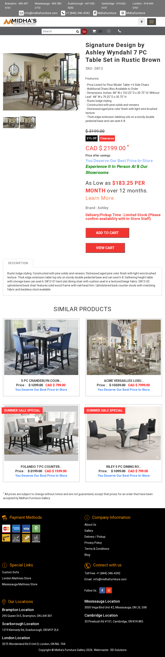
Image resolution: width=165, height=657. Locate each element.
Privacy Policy (93, 542)
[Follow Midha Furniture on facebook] (102, 590)
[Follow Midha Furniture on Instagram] (109, 590)
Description (18, 263)
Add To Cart (107, 233)
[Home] (20, 22)
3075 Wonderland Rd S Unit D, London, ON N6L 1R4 (33, 644)
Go (84, 31)
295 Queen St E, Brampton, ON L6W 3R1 (27, 615)
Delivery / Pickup (95, 536)
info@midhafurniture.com (41, 13)
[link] (151, 21)
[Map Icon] (141, 21)
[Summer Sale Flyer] (109, 31)
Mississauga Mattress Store (19, 584)
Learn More (100, 198)
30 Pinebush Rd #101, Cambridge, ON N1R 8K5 (114, 621)
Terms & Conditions (97, 548)
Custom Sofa (10, 572)
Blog (87, 554)
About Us (90, 524)
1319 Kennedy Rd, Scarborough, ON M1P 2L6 (30, 629)
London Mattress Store (16, 578)
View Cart (105, 248)
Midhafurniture (107, 13)
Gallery (89, 530)
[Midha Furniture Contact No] (120, 31)
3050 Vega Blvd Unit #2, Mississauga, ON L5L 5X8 (116, 607)
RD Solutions (118, 650)
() (100, 31)
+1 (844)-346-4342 (77, 13)
